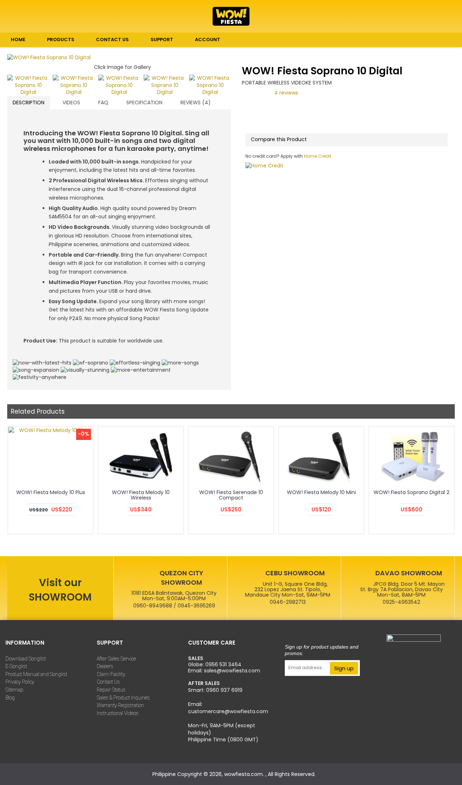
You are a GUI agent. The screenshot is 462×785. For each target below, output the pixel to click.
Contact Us (108, 682)
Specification (144, 102)
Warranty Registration (120, 705)
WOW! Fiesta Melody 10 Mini (321, 492)
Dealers (105, 666)
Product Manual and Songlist (36, 674)
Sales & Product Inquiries (123, 698)
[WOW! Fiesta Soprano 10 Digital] (119, 57)
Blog (10, 698)
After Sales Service (116, 659)
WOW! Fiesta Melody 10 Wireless (141, 495)
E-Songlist (16, 666)
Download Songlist (25, 659)
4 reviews (286, 92)
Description (28, 102)
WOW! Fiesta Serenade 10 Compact (231, 495)
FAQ (103, 102)
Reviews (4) (195, 102)
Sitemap (14, 690)
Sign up (344, 668)
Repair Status (111, 690)
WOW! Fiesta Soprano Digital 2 (411, 492)
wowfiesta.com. (244, 774)
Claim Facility (111, 674)
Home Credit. (317, 156)
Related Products (38, 411)
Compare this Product (279, 139)
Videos (71, 102)
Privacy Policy (19, 682)
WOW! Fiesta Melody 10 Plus (50, 492)
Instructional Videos (118, 713)
